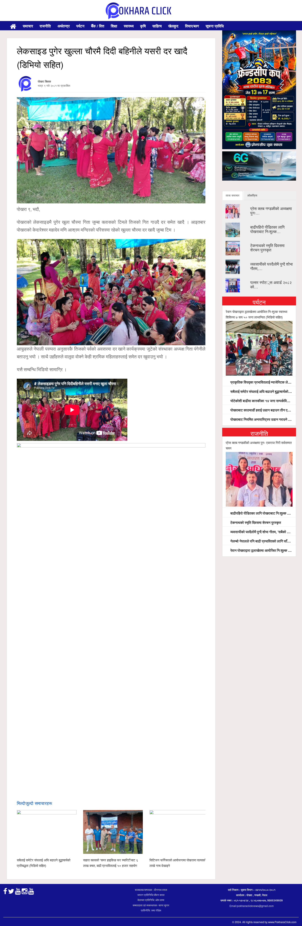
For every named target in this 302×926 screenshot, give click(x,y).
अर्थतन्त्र (63, 26)
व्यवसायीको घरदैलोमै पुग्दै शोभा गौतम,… (271, 266)
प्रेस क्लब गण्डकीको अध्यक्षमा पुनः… (271, 210)
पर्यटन (80, 26)
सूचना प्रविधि (215, 26)
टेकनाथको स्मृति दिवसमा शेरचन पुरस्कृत (267, 247)
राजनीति (45, 26)
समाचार (28, 26)
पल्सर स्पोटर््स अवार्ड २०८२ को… (271, 284)
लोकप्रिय (252, 195)
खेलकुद (173, 26)
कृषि (143, 26)
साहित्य (157, 26)
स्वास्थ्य (129, 26)
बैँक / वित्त (97, 26)
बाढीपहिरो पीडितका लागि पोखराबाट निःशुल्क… (267, 229)
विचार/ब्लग (192, 26)
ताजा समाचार (232, 195)
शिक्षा (114, 26)
